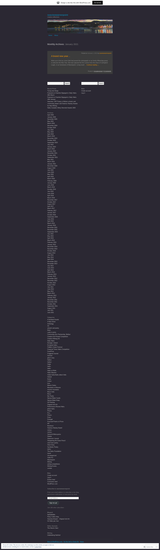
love (48, 383)
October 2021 (51, 155)
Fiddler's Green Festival (54, 347)
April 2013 (50, 270)
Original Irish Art (52, 404)
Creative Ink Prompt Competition (57, 336)
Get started (97, 2)
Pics (48, 413)
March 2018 (51, 198)
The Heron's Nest (52, 528)
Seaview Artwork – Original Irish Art (58, 519)
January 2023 (51, 147)
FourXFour (50, 351)
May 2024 (50, 132)
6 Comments (107, 71)
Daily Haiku (51, 341)
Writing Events (52, 466)
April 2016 (50, 221)
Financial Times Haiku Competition (58, 349)
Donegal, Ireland (52, 343)
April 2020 (50, 176)
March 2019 (51, 187)
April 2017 (50, 206)
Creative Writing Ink (53, 338)
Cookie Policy (38, 547)
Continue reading (93, 65)
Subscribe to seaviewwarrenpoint (58, 489)
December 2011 (52, 300)
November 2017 (52, 200)
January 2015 (51, 244)
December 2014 (52, 246)
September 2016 (52, 217)
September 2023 (52, 142)
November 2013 (52, 263)
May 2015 (50, 236)
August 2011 (51, 308)
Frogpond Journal (52, 353)
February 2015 (51, 242)
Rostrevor (50, 426)
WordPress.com (52, 484)
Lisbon (49, 381)
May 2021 (50, 159)
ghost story (50, 358)
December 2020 (52, 166)
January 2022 (51, 151)
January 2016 (51, 225)
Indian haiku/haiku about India (56, 375)
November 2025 (52, 119)
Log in (49, 477)
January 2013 (51, 276)
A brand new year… (60, 56)
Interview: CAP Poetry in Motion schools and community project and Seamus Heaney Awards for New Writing (62, 104)
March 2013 (51, 272)
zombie (49, 468)
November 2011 (52, 302)
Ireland (49, 377)
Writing (49, 462)
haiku (49, 366)
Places (49, 415)
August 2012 (51, 285)
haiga (49, 364)
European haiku (52, 345)
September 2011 (52, 306)
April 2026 (50, 115)
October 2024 (51, 127)
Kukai (49, 379)
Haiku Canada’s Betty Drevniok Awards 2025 (61, 108)
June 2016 (50, 219)
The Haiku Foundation (54, 451)
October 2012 (51, 283)
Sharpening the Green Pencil (56, 440)
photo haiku (51, 409)
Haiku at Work (51, 370)
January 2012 (51, 297)
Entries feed (51, 479)
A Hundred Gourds (53, 319)
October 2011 (51, 304)
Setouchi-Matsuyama (54, 434)
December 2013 (52, 261)
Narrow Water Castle (53, 398)
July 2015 (50, 234)
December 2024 (52, 125)
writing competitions (53, 464)
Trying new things (52, 91)
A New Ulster (51, 321)
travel (49, 453)
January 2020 (51, 183)
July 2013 (50, 266)
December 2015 (52, 227)
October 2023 (51, 140)
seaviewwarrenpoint (57, 15)
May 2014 (50, 257)
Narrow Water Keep (53, 400)
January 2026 (51, 117)
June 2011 (50, 312)
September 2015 (52, 232)
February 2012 (51, 295)
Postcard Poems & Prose (55, 421)
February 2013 (51, 274)
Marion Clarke (51, 385)
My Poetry (50, 396)
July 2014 (50, 255)
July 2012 (50, 287)
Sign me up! (53, 503)
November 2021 (52, 153)
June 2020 (50, 172)
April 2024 (50, 134)
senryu (49, 430)
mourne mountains (53, 389)
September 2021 (52, 157)
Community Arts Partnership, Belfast (58, 334)
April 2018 (50, 195)
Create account (52, 475)
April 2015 (50, 238)
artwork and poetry (53, 328)
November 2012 (52, 280)
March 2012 (51, 293)
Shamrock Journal (53, 438)
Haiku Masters (51, 372)
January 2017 (51, 212)
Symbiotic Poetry (52, 447)
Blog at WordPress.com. (55, 541)
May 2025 (50, 121)
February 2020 (51, 181)
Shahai (49, 436)
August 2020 (51, 168)
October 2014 (51, 251)
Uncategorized (98, 71)
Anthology (50, 324)
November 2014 (52, 249)
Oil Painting (51, 402)
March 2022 (51, 149)
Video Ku (50, 457)
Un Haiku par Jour (53, 521)
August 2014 (51, 253)
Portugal (50, 419)
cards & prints (51, 332)
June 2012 (50, 289)
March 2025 (51, 123)
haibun (49, 360)
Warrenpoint (51, 460)
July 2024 (50, 130)
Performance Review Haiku (55, 406)
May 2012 (50, 291)
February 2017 (51, 210)
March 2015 (51, 240)
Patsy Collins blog (53, 517)
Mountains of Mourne (54, 387)
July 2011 (50, 310)
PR (48, 423)
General (49, 355)
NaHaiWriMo (51, 514)
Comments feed (52, 481)
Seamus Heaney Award (54, 428)
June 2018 (50, 193)
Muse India (50, 392)
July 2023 (50, 144)
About (56, 35)
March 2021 (51, 161)
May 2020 (50, 174)
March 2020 (51, 178)
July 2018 (50, 191)
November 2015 (52, 229)
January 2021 (51, 164)
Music (49, 394)
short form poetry (52, 443)
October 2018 (51, 189)
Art (48, 326)
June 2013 (50, 268)
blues (49, 330)
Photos (49, 411)
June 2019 (50, 185)
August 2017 (51, 204)
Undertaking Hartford (53, 535)
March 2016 (51, 223)
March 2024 (51, 136)
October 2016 (51, 215)
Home (50, 35)
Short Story (51, 445)
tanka (49, 449)
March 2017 (51, 208)
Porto (49, 417)
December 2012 (52, 278)
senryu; (49, 432)
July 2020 (50, 170)
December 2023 (52, 138)
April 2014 (50, 259)
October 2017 (51, 202)
